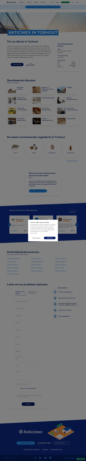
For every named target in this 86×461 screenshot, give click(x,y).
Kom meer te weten (33, 233)
